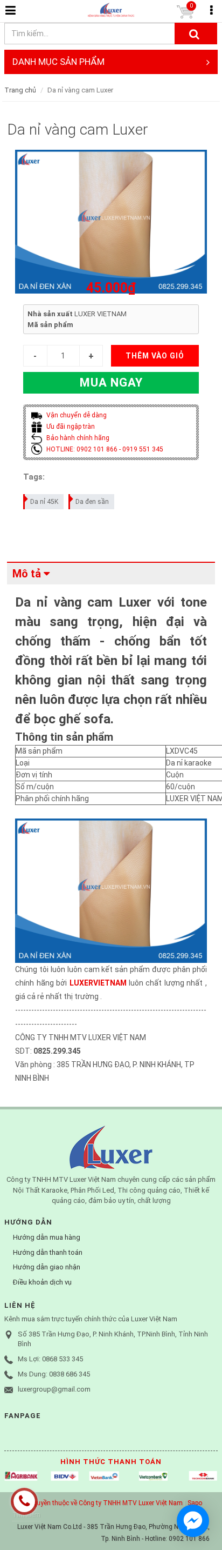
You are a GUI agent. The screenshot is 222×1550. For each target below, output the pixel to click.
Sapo (195, 1503)
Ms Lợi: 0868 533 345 (50, 1359)
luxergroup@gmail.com (54, 1389)
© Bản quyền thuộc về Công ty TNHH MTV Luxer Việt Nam (97, 1503)
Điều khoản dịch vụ (42, 1282)
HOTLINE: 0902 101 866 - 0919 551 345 (104, 449)
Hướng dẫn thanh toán (47, 1252)
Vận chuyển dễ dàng (76, 415)
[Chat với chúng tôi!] (193, 1521)
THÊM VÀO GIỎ (155, 355)
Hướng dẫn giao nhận (46, 1267)
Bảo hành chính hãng (77, 438)
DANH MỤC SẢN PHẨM (58, 61)
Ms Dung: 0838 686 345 (54, 1374)
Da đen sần (92, 501)
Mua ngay (111, 382)
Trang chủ (20, 90)
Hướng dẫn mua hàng (46, 1237)
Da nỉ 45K (44, 501)
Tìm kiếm (26, 1515)
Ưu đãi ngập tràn (70, 426)
